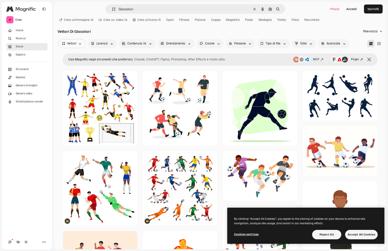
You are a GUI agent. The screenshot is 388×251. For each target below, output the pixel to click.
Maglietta (233, 20)
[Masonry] (371, 43)
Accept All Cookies (361, 234)
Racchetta (311, 20)
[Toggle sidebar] (44, 9)
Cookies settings (246, 234)
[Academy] (18, 242)
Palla (295, 20)
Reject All (327, 234)
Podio (249, 20)
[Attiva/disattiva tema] (26, 242)
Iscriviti (373, 9)
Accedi (351, 9)
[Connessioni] (9, 242)
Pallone (200, 20)
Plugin (355, 59)
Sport (170, 20)
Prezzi (335, 9)
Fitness (184, 20)
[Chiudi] (369, 59)
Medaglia (265, 20)
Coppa (215, 20)
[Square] (379, 43)
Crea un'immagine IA (78, 20)
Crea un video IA (115, 20)
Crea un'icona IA (149, 20)
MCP (316, 59)
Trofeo (281, 20)
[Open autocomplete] (112, 9)
